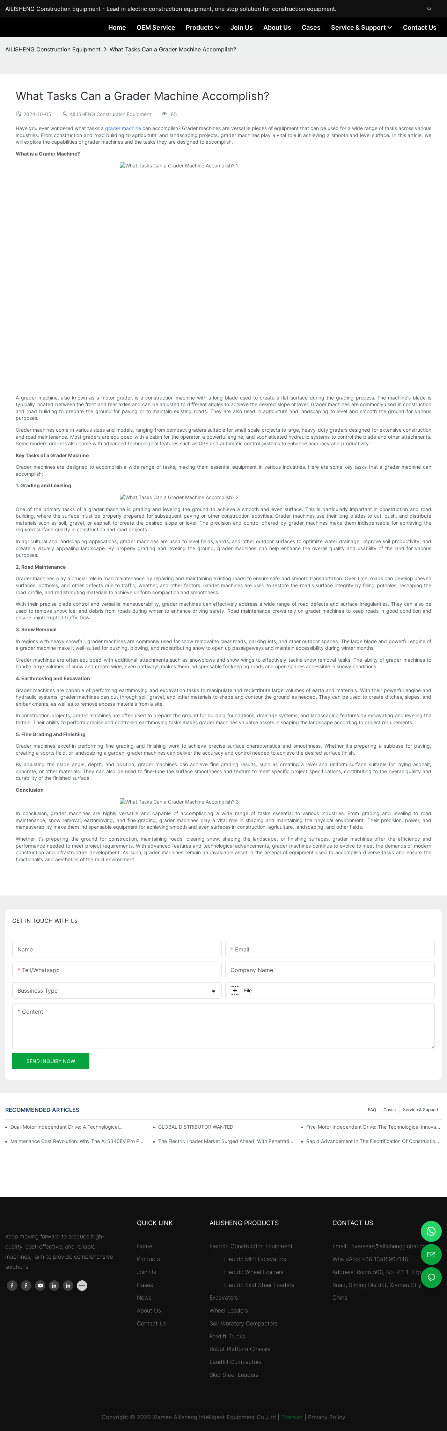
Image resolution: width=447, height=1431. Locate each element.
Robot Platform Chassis (240, 1348)
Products (148, 1259)
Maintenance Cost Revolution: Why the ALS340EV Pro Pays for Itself (78, 1141)
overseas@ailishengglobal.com (391, 1246)
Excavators (224, 1297)
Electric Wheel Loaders (254, 1271)
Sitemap (292, 1417)
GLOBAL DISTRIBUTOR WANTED (195, 1127)
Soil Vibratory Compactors (243, 1323)
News (144, 1297)
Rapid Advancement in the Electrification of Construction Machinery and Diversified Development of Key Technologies (374, 1141)
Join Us (146, 1271)
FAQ (372, 1109)
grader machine (123, 128)
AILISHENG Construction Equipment (53, 49)
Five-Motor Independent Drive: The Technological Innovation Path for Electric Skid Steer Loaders (374, 1127)
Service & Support (420, 1109)
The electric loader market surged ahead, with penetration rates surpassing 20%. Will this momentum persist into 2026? (226, 1141)
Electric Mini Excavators (255, 1259)
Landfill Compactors (236, 1361)
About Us (149, 1310)
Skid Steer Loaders (234, 1374)
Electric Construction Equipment (251, 1246)
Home (144, 1246)
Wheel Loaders (229, 1310)
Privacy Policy (326, 1417)
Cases (389, 1109)
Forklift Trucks (227, 1336)
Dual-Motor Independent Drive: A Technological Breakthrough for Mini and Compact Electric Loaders (66, 1127)
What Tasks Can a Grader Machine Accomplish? (173, 49)
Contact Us (152, 1323)
